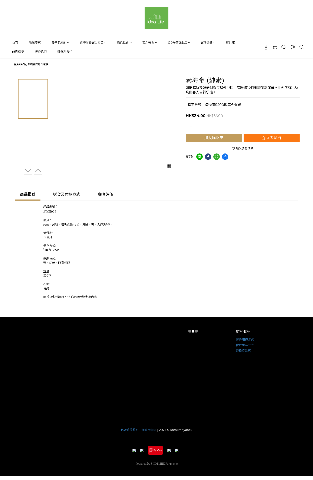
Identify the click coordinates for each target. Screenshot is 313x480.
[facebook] (208, 156)
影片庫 (230, 42)
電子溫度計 (58, 42)
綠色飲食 (123, 42)
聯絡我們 (41, 51)
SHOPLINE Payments (164, 463)
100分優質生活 (177, 42)
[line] (199, 156)
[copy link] (225, 156)
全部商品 (20, 64)
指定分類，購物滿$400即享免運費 (214, 105)
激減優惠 (35, 42)
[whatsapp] (216, 156)
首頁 (15, 42)
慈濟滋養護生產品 (91, 42)
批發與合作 (64, 51)
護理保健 (206, 42)
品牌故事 (18, 51)
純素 (45, 64)
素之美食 (148, 42)
